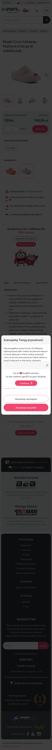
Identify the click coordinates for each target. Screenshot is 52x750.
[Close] (47, 365)
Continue (24, 383)
